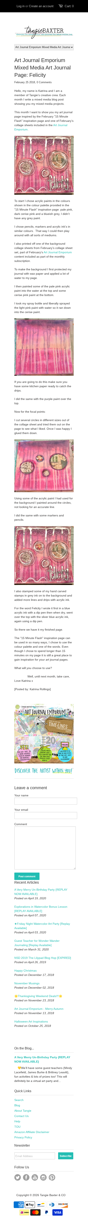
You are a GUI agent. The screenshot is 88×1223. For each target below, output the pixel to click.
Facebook (26, 1177)
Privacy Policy (23, 1137)
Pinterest (52, 1177)
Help (17, 1121)
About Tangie (22, 1110)
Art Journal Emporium (58, 252)
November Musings (26, 983)
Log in (21, 6)
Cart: (69, 6)
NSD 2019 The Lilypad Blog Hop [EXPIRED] (42, 957)
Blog (17, 1105)
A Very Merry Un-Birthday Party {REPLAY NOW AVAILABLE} (40, 892)
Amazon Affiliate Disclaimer (31, 1132)
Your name (21, 795)
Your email (21, 809)
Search (19, 1100)
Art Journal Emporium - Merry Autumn (38, 1008)
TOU (17, 1126)
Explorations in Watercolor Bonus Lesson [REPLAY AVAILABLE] (40, 909)
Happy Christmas (25, 970)
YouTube (35, 1177)
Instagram (43, 1177)
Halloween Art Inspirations (31, 1021)
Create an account (41, 6)
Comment (20, 824)
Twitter (17, 1177)
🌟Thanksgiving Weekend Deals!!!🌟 (38, 996)
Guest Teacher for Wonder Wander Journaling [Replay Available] (37, 943)
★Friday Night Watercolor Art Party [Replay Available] (42, 926)
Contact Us (21, 1116)
